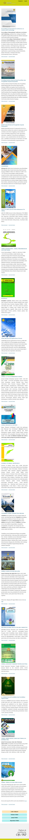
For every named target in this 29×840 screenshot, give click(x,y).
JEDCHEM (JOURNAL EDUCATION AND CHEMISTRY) (14, 627)
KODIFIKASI (4, 298)
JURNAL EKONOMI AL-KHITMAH (9, 425)
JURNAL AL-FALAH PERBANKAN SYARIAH (11, 376)
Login (25, 1)
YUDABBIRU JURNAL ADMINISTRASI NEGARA (12, 513)
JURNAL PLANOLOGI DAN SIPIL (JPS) (10, 571)
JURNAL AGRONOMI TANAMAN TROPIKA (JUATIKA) (14, 664)
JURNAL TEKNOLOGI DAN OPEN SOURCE (11, 782)
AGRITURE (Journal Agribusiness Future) (11, 338)
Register (20, 1)
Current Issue (11, 56)
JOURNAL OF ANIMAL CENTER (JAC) (10, 463)
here (26, 800)
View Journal (4, 56)
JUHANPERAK (4, 166)
